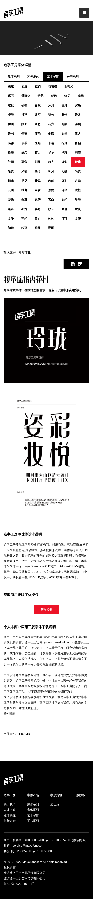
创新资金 (10, 821)
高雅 (11, 143)
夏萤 (24, 162)
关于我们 (10, 804)
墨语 (38, 171)
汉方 (78, 133)
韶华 (11, 181)
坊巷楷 (52, 86)
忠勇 (81, 96)
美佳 (64, 114)
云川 (11, 190)
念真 (24, 199)
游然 (78, 124)
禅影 (64, 162)
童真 (78, 209)
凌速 (11, 86)
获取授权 (47, 609)
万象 (64, 124)
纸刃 (67, 96)
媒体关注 (10, 815)
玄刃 (38, 152)
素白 (51, 199)
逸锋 (11, 209)
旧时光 (68, 86)
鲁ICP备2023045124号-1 (21, 884)
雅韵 (38, 86)
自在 (38, 190)
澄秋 (11, 105)
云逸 (24, 86)
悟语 (24, 133)
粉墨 (11, 152)
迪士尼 (54, 804)
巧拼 (64, 171)
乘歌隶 (25, 96)
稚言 (24, 190)
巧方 (51, 124)
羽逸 (24, 209)
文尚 (64, 199)
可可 (64, 218)
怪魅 (38, 143)
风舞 (64, 152)
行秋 (24, 114)
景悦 (51, 190)
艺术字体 (53, 76)
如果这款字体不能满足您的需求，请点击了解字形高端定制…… (45, 290)
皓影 (24, 124)
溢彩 (64, 181)
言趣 (78, 181)
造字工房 (10, 795)
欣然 (51, 181)
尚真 (78, 171)
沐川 (51, 105)
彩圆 (38, 162)
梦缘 (11, 199)
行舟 (64, 143)
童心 (38, 218)
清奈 (78, 152)
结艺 (41, 96)
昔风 (38, 181)
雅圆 (38, 228)
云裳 (78, 114)
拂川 (11, 124)
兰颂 (11, 162)
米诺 (51, 143)
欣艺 (51, 209)
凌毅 (78, 190)
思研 (38, 199)
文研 (78, 218)
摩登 (64, 209)
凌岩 (11, 114)
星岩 (78, 199)
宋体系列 (33, 76)
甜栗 (24, 152)
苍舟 (64, 105)
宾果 (78, 105)
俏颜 (51, 133)
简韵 (38, 133)
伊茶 (24, 143)
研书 (24, 105)
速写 (38, 114)
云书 (11, 133)
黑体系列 (14, 76)
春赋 (38, 105)
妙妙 (51, 218)
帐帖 (78, 143)
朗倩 (11, 228)
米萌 (24, 171)
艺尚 (24, 218)
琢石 (11, 96)
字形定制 (56, 795)
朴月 (51, 171)
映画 (24, 228)
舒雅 (54, 96)
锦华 (64, 190)
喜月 (38, 209)
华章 (51, 152)
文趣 (64, 133)
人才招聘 (10, 810)
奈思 (38, 124)
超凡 (51, 162)
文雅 (11, 218)
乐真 (11, 171)
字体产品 (33, 795)
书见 (24, 181)
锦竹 (51, 114)
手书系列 (73, 76)
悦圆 (51, 228)
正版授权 (79, 795)
